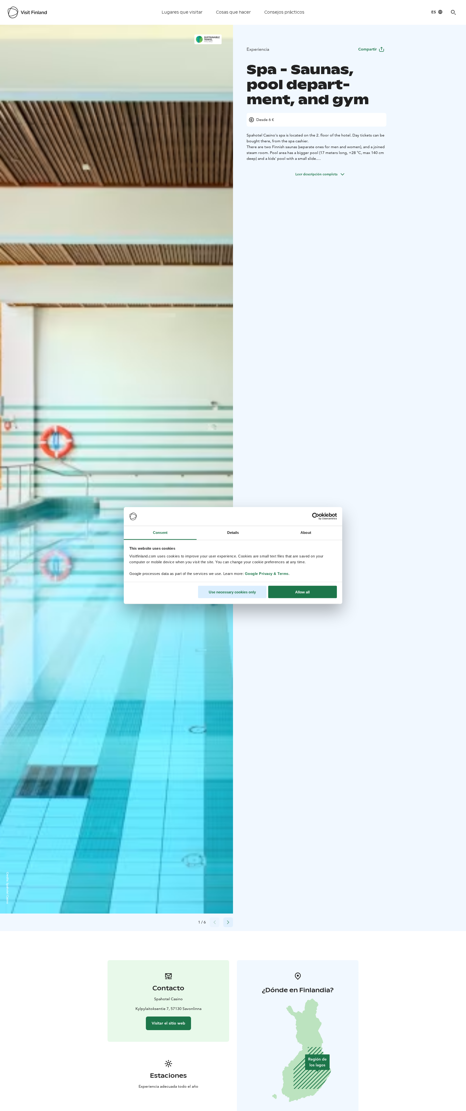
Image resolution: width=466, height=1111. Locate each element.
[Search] (453, 12)
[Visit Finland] (27, 12)
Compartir (367, 49)
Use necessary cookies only (232, 592)
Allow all (302, 592)
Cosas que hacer (233, 12)
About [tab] (305, 532)
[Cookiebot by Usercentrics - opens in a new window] (315, 516)
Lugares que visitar (182, 12)
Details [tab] (233, 532)
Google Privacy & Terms (267, 573)
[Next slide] (228, 922)
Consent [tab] (160, 532)
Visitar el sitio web (168, 1023)
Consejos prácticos (284, 12)
